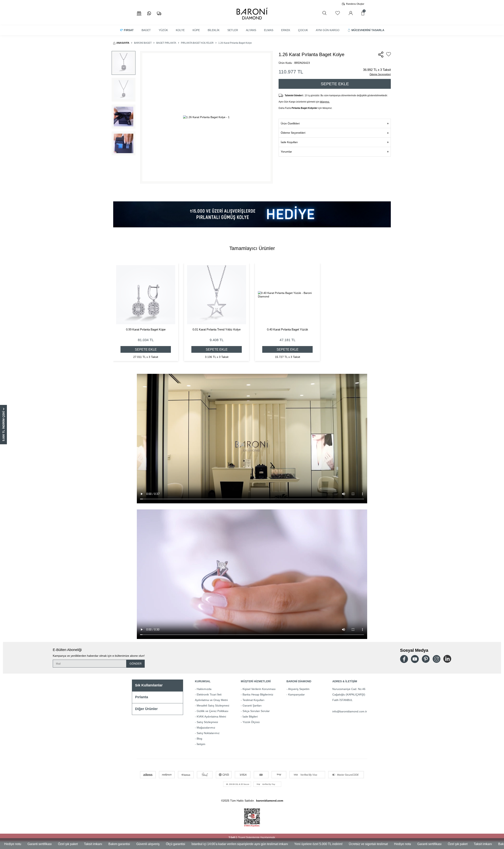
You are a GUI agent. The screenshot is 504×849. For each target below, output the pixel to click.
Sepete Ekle (335, 83)
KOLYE (180, 30)
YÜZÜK (163, 30)
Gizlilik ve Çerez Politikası (212, 711)
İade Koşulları (289, 142)
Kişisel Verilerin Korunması (259, 689)
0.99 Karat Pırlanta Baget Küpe (146, 329)
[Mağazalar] (139, 13)
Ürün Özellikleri (290, 123)
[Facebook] (404, 659)
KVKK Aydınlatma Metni (211, 716)
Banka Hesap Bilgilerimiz (258, 694)
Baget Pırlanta (166, 43)
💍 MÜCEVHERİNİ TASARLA (365, 30)
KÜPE (196, 30)
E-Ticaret (240, 837)
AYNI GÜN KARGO (327, 30)
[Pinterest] (426, 659)
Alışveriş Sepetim (298, 689)
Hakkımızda (204, 689)
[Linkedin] (447, 659)
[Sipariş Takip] (159, 13)
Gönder (136, 663)
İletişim (201, 744)
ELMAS (268, 30)
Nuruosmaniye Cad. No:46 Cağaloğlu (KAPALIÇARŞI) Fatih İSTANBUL (348, 694)
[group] (206, 117)
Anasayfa (122, 43)
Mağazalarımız (206, 727)
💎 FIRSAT (127, 30)
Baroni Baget (143, 43)
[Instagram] (436, 659)
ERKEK (285, 30)
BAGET (146, 30)
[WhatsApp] (149, 13)
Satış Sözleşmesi (207, 722)
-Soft (232, 837)
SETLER (232, 30)
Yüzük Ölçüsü (251, 722)
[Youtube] (415, 659)
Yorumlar (286, 151)
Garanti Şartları (252, 705)
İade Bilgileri (250, 716)
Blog (199, 738)
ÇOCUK (303, 30)
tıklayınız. (325, 101)
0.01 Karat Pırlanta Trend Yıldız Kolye (217, 329)
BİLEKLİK (214, 30)
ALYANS (251, 30)
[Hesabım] (351, 13)
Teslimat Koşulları (253, 700)
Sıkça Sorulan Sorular (256, 711)
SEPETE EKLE (146, 349)
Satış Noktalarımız (208, 733)
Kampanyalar (296, 694)
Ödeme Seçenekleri (380, 74)
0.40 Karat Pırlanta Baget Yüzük (287, 329)
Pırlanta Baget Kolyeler (197, 43)
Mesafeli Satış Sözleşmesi (213, 705)
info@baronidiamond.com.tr (349, 711)
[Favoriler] (337, 13)
